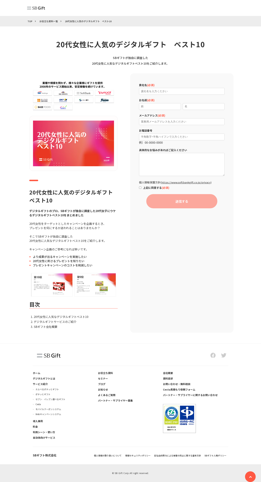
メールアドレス (148, 115)
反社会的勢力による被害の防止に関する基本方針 (177, 455)
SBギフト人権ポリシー (215, 455)
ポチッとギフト (43, 394)
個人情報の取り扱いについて (108, 455)
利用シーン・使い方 (44, 432)
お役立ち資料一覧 (48, 21)
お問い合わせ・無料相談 (176, 384)
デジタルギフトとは (44, 378)
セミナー (103, 378)
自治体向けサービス (44, 437)
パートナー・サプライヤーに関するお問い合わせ (190, 395)
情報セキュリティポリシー (138, 455)
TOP (30, 21)
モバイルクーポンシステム (48, 409)
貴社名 (143, 85)
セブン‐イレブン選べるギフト (50, 399)
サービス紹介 (40, 384)
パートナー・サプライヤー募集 (115, 400)
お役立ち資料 (105, 373)
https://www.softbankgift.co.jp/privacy (186, 182)
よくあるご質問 (106, 395)
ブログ (101, 384)
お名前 (143, 100)
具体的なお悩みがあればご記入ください (163, 150)
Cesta (38, 404)
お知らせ (103, 389)
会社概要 (168, 373)
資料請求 (168, 378)
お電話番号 (145, 130)
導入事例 (38, 421)
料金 (35, 426)
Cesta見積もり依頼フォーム (179, 389)
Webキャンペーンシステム (48, 414)
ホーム (36, 373)
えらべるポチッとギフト (47, 389)
